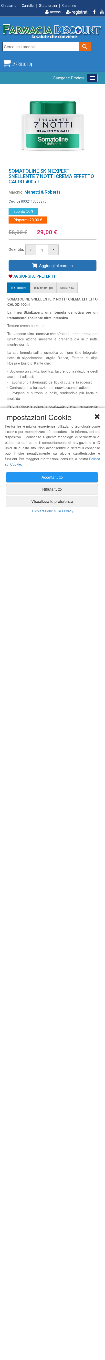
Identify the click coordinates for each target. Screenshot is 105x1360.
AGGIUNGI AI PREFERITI (33, 276)
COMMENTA (67, 288)
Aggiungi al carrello (55, 265)
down (31, 250)
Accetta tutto (52, 477)
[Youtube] (100, 12)
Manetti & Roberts (42, 192)
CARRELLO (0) (21, 64)
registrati (80, 12)
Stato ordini (48, 6)
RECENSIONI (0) (43, 288)
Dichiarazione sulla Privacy (52, 510)
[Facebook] (92, 12)
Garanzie (69, 6)
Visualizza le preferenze (52, 501)
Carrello (28, 6)
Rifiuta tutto (52, 489)
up (53, 250)
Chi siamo (8, 6)
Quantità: (16, 249)
